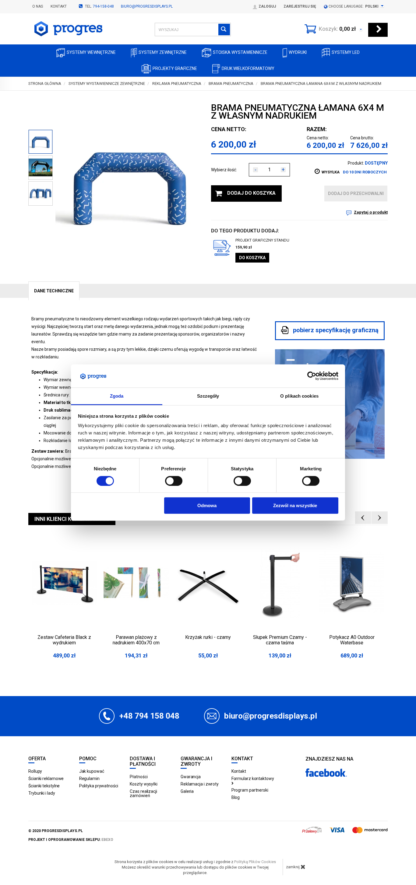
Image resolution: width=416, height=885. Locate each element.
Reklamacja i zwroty (200, 784)
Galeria (187, 791)
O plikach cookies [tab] (299, 396)
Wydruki (298, 52)
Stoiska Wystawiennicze (240, 52)
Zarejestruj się (300, 6)
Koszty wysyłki (143, 784)
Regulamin (89, 778)
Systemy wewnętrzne (91, 52)
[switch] (173, 481)
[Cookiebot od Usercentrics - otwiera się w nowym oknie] (311, 376)
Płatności (138, 776)
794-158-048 (103, 6)
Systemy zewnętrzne (163, 52)
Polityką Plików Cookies (255, 861)
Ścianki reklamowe (46, 778)
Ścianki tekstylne (44, 785)
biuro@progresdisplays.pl (147, 6)
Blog (235, 797)
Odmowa (207, 505)
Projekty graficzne (175, 68)
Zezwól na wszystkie (295, 505)
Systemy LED (346, 52)
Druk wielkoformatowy (248, 68)
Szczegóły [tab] (208, 396)
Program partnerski (249, 790)
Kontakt (59, 6)
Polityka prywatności (98, 785)
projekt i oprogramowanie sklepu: (70, 840)
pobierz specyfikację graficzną (335, 330)
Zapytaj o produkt (371, 212)
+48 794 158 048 (149, 715)
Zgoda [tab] (117, 396)
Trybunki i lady (41, 793)
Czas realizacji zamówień (143, 793)
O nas (37, 6)
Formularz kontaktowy (252, 778)
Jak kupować (91, 771)
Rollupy (35, 771)
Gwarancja (191, 776)
